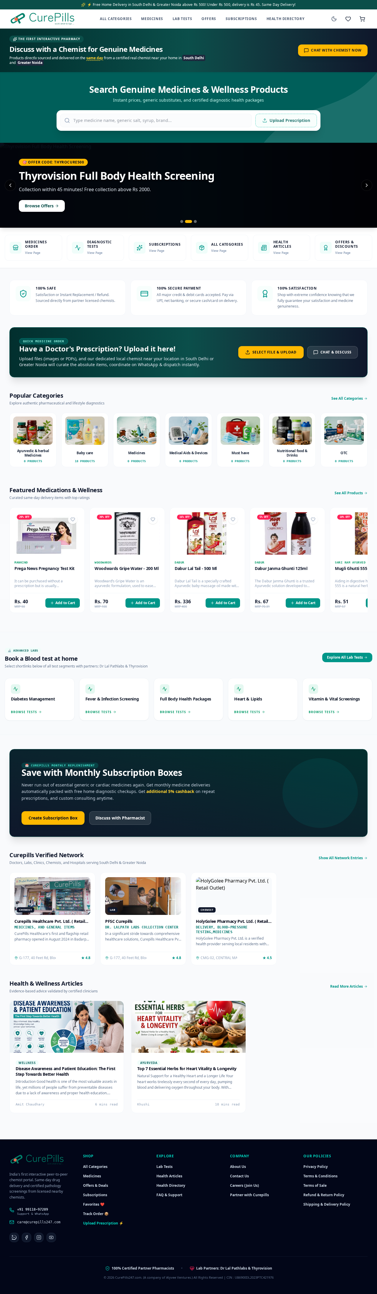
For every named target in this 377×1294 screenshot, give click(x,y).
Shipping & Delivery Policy (326, 1204)
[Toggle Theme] (334, 19)
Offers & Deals (95, 1185)
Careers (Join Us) (244, 1185)
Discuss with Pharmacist (120, 818)
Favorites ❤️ (94, 1204)
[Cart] (362, 19)
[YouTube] (51, 1237)
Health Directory (286, 18)
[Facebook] (26, 1237)
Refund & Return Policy (323, 1194)
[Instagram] (39, 1237)
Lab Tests (182, 18)
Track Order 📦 (96, 1213)
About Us (238, 1166)
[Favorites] (348, 19)
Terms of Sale (315, 1185)
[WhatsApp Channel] (14, 1237)
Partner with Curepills (249, 1194)
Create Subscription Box (53, 818)
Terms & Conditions (320, 1176)
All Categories (116, 18)
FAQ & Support (169, 1194)
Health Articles (169, 1176)
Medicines (152, 18)
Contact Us (239, 1176)
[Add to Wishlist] (72, 519)
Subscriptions (241, 18)
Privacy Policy (315, 1166)
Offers (208, 18)
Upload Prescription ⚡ (103, 1223)
